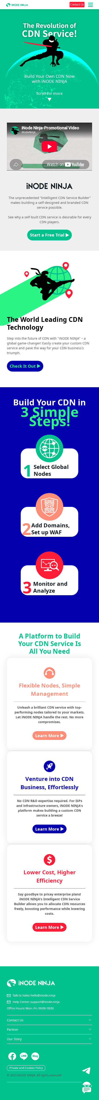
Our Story (14, 1039)
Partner (12, 1029)
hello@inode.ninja (43, 995)
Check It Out (23, 366)
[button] (90, 4)
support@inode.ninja (44, 1002)
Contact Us (77, 4)
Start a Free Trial (47, 235)
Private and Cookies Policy (26, 1068)
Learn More (47, 735)
